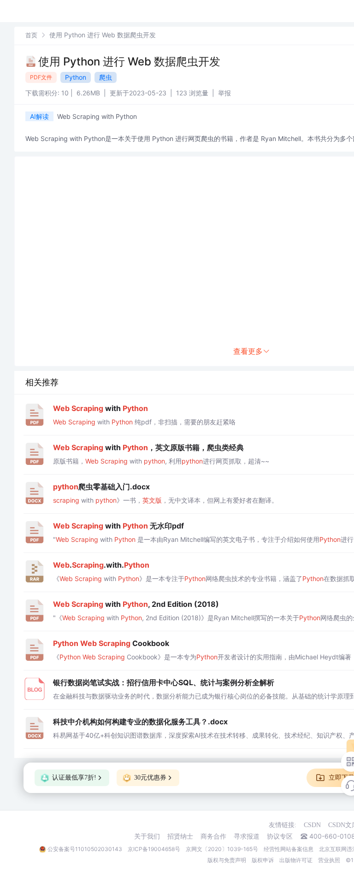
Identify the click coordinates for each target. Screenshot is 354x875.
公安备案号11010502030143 (84, 849)
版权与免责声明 (226, 860)
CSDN (312, 825)
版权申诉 (263, 860)
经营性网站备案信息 (288, 849)
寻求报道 (247, 836)
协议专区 (280, 836)
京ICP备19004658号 (154, 849)
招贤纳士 (180, 836)
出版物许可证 (296, 860)
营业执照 (329, 860)
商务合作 (213, 836)
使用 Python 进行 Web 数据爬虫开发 (129, 61)
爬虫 (105, 77)
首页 (31, 35)
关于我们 (147, 836)
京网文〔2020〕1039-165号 (222, 849)
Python (75, 77)
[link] (31, 35)
